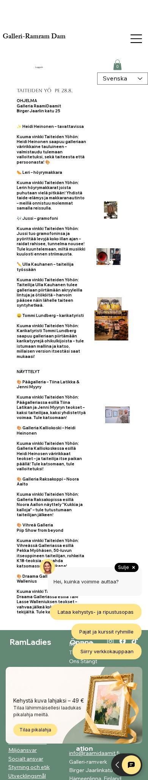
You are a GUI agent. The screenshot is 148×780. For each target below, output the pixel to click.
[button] (117, 65)
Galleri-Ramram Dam (34, 37)
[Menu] (136, 38)
